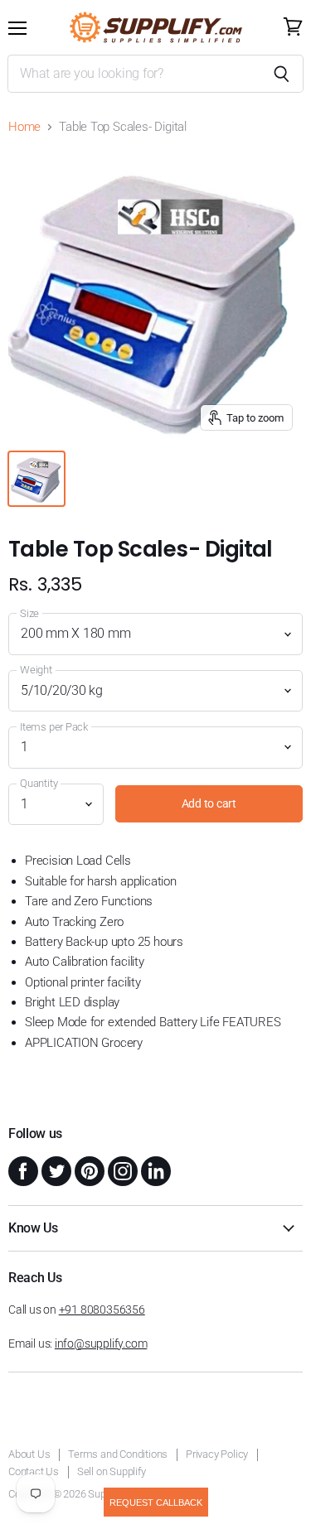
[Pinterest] (87, 1169)
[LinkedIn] (154, 1169)
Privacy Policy (217, 1454)
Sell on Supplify (111, 1471)
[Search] (282, 74)
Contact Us (33, 1471)
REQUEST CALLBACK (155, 1502)
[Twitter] (54, 1169)
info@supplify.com (101, 1343)
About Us (29, 1454)
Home (24, 127)
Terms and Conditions (118, 1454)
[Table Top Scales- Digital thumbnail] (36, 478)
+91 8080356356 (102, 1309)
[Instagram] (121, 1169)
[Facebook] (21, 1169)
